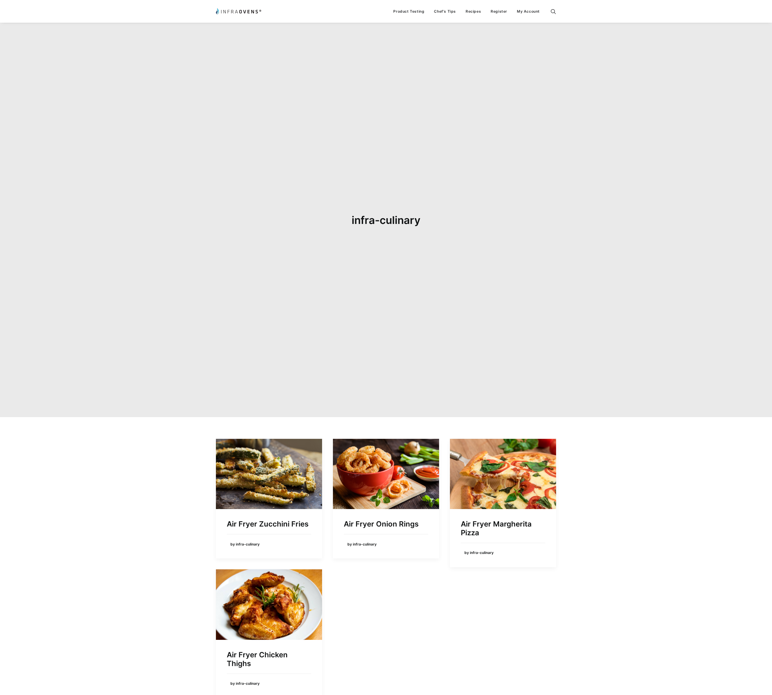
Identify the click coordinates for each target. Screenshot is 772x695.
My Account (528, 11)
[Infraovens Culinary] (238, 11)
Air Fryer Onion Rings (381, 524)
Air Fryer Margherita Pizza (496, 528)
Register (499, 11)
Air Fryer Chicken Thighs (257, 659)
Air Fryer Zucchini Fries (267, 524)
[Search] (553, 11)
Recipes (473, 11)
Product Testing (408, 11)
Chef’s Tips (445, 11)
